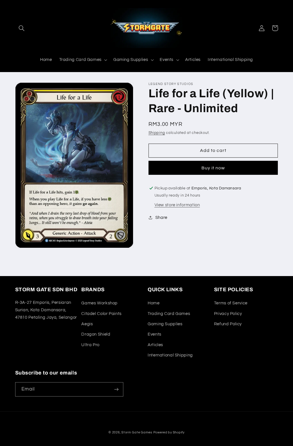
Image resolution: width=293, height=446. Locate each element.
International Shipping (170, 355)
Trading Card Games (169, 314)
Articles (155, 345)
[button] (21, 28)
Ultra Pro (90, 345)
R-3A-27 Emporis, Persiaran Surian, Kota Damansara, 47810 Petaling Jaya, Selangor (46, 310)
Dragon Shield (95, 334)
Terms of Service (231, 303)
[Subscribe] (116, 389)
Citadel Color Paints (101, 314)
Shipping (157, 133)
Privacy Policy (228, 314)
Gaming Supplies (165, 324)
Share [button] (161, 217)
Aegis (87, 324)
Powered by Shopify (169, 432)
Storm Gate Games (136, 432)
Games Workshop (99, 303)
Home (154, 303)
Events (154, 334)
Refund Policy (228, 324)
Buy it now (213, 168)
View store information (177, 205)
